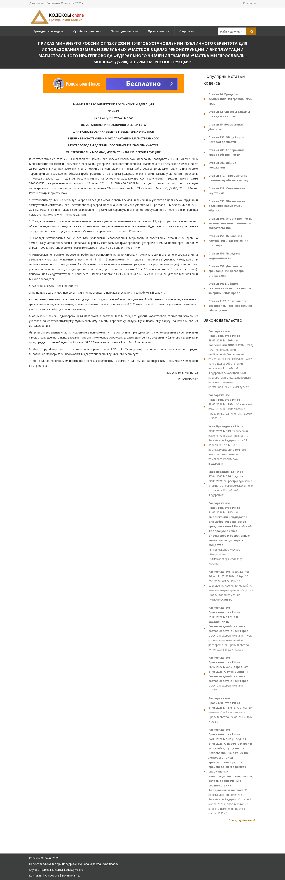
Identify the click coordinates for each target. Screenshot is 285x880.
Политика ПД (70, 875)
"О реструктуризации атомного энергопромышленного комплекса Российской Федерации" (230, 483)
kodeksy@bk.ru (73, 869)
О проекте (186, 31)
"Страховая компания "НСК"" (228, 674)
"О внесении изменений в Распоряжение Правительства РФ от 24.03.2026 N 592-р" (230, 709)
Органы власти (158, 31)
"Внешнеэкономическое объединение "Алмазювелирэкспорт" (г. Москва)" (230, 533)
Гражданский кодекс (48, 31)
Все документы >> (242, 820)
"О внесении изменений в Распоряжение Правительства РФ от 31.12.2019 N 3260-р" (230, 406)
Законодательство (124, 31)
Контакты (249, 3)
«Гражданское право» (104, 864)
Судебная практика (87, 31)
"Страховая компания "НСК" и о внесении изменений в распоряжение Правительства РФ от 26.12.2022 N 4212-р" (230, 628)
